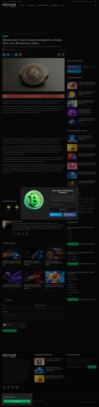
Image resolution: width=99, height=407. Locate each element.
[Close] (76, 189)
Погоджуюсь (17, 401)
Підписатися (62, 209)
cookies (17, 397)
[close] (30, 395)
